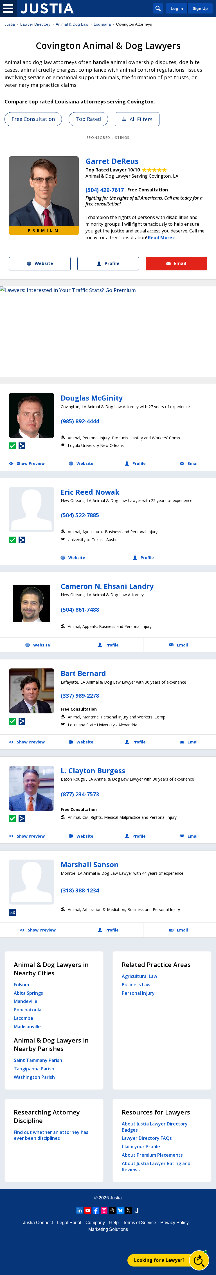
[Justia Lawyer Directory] (47, 8)
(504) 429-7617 (105, 190)
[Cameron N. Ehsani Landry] (31, 603)
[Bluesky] (120, 1210)
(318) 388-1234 (80, 890)
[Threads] (112, 1210)
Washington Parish (34, 1077)
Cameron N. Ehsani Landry (107, 586)
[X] (128, 1210)
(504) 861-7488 (80, 609)
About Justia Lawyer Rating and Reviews (156, 1166)
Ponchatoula (27, 1010)
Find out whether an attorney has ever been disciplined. (51, 1135)
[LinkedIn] (79, 1210)
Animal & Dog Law (72, 24)
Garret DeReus (112, 161)
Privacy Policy (174, 1222)
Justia (9, 24)
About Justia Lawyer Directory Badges (155, 1127)
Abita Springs (28, 993)
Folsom (21, 985)
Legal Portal (69, 1222)
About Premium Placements (152, 1155)
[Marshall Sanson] (31, 882)
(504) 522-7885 (80, 515)
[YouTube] (87, 1210)
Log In (177, 8)
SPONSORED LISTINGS (108, 137)
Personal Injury (138, 993)
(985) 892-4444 (80, 421)
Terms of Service (139, 1222)
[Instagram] (104, 1210)
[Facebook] (96, 1210)
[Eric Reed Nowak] (31, 509)
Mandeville (25, 1001)
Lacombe (23, 1018)
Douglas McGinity (92, 398)
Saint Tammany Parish (38, 1060)
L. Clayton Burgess (93, 770)
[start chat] (199, 1260)
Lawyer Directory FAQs (147, 1138)
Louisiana (102, 24)
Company (95, 1222)
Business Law (136, 985)
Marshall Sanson (90, 864)
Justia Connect (38, 1222)
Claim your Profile (141, 1146)
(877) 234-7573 (80, 794)
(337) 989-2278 (80, 695)
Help (114, 1222)
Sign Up (200, 8)
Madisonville (27, 1026)
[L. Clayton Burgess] (31, 788)
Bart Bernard (83, 673)
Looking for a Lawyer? (159, 1260)
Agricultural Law (139, 976)
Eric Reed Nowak (90, 492)
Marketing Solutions (108, 1229)
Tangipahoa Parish (34, 1069)
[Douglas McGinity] (31, 415)
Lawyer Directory (35, 24)
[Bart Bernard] (31, 690)
